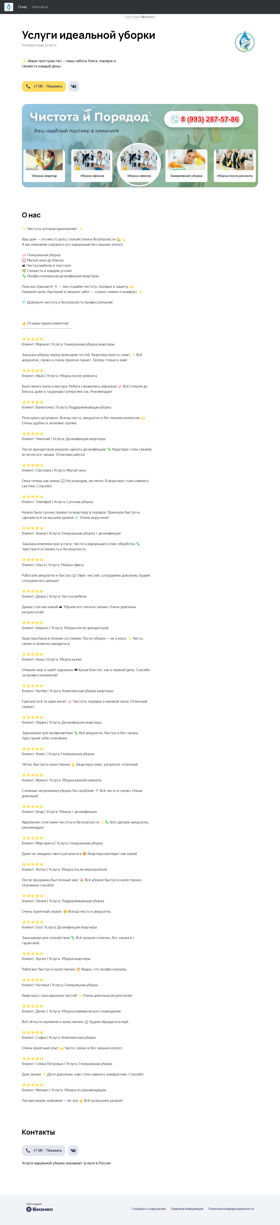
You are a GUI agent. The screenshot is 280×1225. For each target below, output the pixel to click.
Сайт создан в (134, 17)
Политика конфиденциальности (231, 1209)
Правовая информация (187, 1209)
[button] (44, 86)
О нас (22, 7)
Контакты (40, 7)
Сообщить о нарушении (149, 1209)
